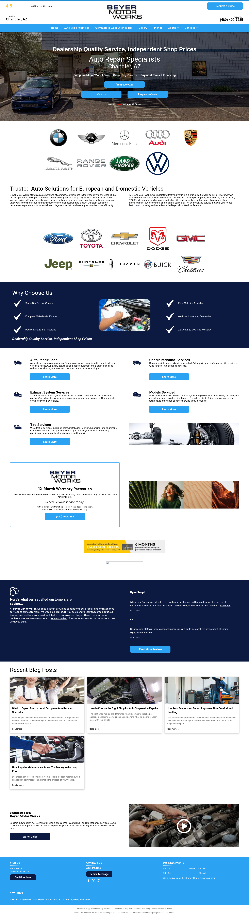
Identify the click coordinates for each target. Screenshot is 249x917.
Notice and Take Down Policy (139, 909)
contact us (139, 205)
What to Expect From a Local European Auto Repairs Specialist (42, 710)
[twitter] (93, 881)
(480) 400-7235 (231, 20)
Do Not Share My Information (101, 909)
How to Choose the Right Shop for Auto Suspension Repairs (123, 708)
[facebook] (88, 881)
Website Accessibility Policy (162, 909)
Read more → (18, 729)
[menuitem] (54, 27)
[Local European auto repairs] (47, 690)
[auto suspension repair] (202, 690)
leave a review (59, 618)
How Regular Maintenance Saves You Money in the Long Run (44, 769)
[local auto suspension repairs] (124, 690)
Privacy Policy (82, 909)
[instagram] (98, 881)
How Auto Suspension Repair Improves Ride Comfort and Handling (200, 710)
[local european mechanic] (47, 749)
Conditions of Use (120, 909)
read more (225, 605)
